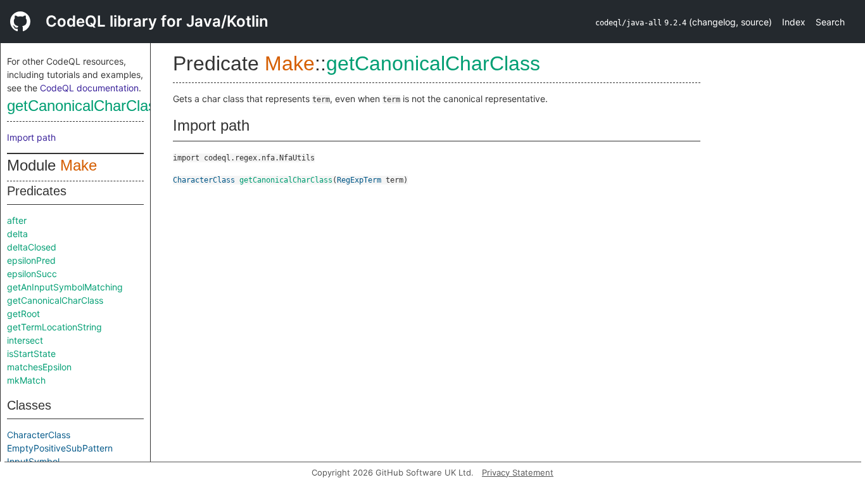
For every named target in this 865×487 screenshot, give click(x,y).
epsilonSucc (32, 273)
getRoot (23, 313)
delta (17, 233)
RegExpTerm (359, 180)
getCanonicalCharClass (85, 105)
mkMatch (26, 380)
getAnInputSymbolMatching (65, 287)
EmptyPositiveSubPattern (60, 448)
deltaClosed (31, 247)
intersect (25, 340)
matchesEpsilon (39, 366)
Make (78, 165)
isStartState (31, 353)
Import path (31, 137)
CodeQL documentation (89, 87)
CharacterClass (38, 434)
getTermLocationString (54, 326)
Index (793, 21)
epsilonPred (31, 260)
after (17, 220)
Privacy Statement (517, 472)
